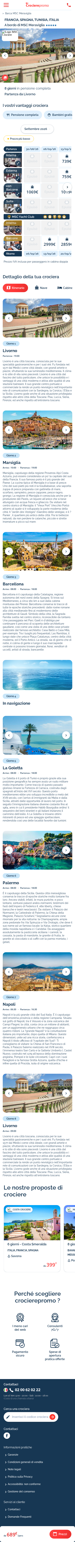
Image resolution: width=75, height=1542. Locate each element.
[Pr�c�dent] (9, 318)
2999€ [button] (50, 244)
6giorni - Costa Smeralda (26, 1244)
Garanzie (13, 1454)
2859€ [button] (67, 244)
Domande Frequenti (19, 1516)
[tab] (15, 288)
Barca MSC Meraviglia (18, 13)
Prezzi (63, 1534)
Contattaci (14, 1509)
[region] (47, 203)
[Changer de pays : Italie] (6, 1390)
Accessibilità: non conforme (24, 1484)
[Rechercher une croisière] (52, 1417)
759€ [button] (67, 176)
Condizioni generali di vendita (25, 1462)
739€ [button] (67, 161)
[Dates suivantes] (67, 187)
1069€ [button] (32, 192)
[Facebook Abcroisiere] (7, 1435)
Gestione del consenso (21, 1491)
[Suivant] (70, 56)
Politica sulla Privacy (20, 1476)
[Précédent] (5, 56)
